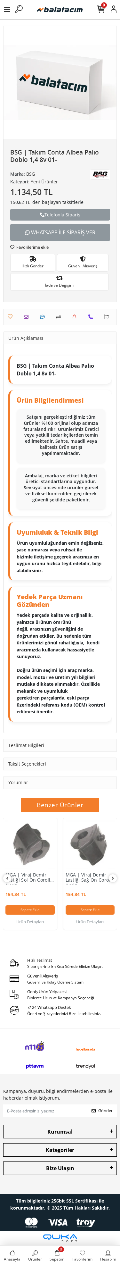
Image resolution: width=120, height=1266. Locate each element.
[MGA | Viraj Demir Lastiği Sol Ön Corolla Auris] (30, 844)
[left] (7, 878)
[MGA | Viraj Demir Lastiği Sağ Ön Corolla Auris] (90, 844)
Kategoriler (60, 1149)
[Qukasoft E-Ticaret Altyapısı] (60, 1238)
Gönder (105, 1110)
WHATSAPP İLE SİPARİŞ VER (62, 232)
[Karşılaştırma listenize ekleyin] (60, 317)
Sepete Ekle (29, 909)
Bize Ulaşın (60, 1168)
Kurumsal (60, 1131)
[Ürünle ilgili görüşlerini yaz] (44, 317)
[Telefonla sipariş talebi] (92, 317)
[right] (113, 878)
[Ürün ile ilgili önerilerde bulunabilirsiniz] (108, 317)
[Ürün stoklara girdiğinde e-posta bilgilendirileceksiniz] (76, 317)
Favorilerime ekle (32, 247)
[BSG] (100, 175)
